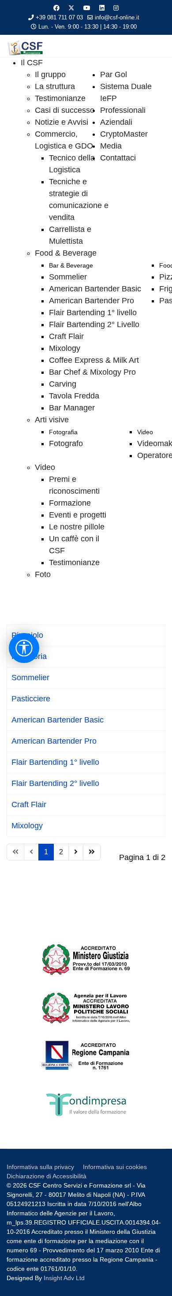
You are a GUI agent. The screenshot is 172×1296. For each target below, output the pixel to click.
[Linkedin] (102, 7)
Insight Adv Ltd (64, 1277)
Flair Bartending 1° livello (55, 762)
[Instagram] (116, 7)
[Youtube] (86, 7)
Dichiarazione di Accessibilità (46, 1176)
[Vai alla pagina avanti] (75, 852)
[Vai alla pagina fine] (92, 852)
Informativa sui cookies (115, 1166)
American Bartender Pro (54, 741)
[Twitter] (71, 7)
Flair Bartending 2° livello (55, 783)
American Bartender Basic (57, 719)
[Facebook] (56, 7)
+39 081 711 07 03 (59, 18)
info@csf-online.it (117, 18)
